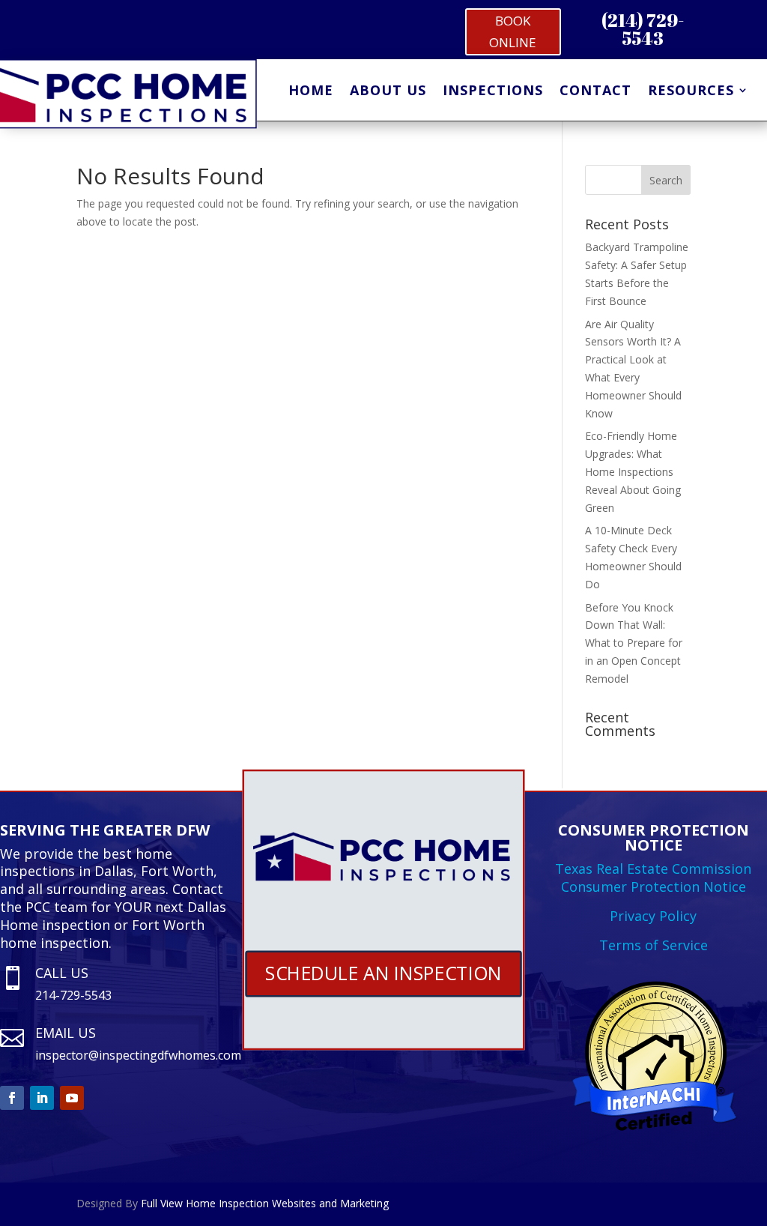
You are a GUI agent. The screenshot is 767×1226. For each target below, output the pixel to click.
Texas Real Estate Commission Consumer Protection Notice (653, 878)
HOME (310, 92)
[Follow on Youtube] (72, 1098)
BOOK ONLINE (512, 31)
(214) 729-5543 (642, 29)
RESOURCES (691, 92)
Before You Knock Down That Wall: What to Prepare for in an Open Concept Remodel (633, 643)
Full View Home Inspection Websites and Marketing (265, 1203)
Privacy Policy (653, 916)
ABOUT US (388, 92)
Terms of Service (653, 945)
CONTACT (595, 92)
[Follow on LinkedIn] (42, 1098)
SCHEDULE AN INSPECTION (384, 972)
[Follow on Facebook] (12, 1098)
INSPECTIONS (493, 92)
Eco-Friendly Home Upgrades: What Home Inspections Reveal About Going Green (633, 471)
